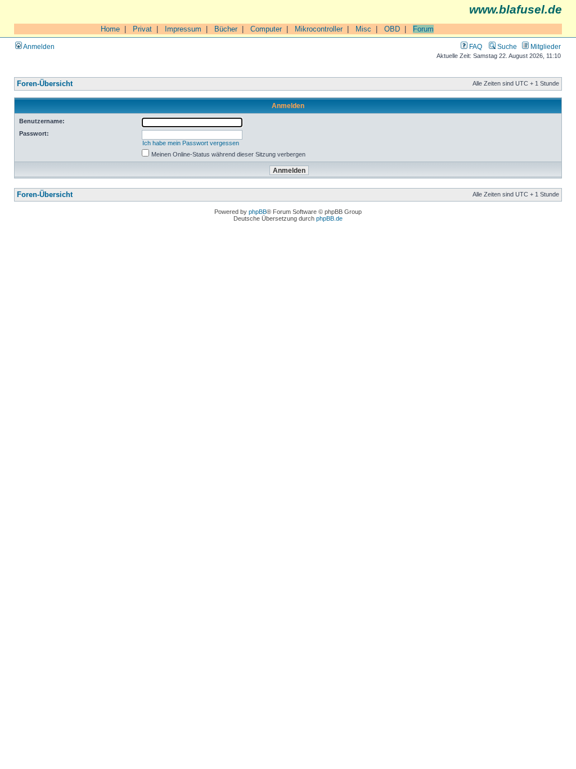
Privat (142, 29)
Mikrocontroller (319, 29)
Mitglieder (545, 46)
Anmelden (38, 46)
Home (110, 29)
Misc (363, 29)
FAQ (474, 46)
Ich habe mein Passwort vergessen (190, 143)
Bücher (225, 29)
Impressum (183, 29)
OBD (392, 29)
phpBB (258, 211)
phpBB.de (329, 218)
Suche (506, 46)
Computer (266, 29)
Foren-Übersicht (45, 84)
